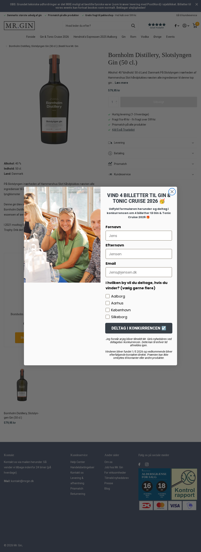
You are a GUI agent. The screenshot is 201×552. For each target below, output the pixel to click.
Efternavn (115, 245)
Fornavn (113, 226)
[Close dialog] (172, 191)
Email (111, 263)
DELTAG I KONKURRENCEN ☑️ (138, 328)
